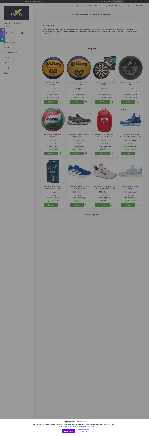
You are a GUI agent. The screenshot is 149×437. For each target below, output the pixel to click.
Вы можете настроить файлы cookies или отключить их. (73, 427)
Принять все (68, 431)
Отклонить (83, 431)
